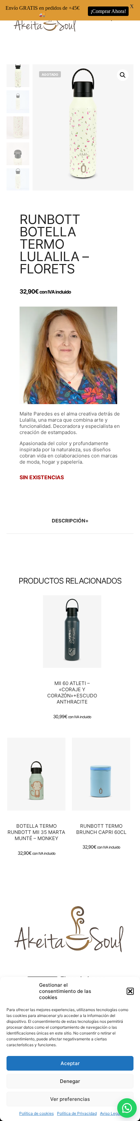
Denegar (70, 1081)
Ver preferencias (70, 1099)
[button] (130, 991)
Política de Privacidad (77, 1113)
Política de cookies (36, 1113)
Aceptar (70, 1063)
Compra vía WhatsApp (74, 646)
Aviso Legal (110, 1113)
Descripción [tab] (68, 521)
